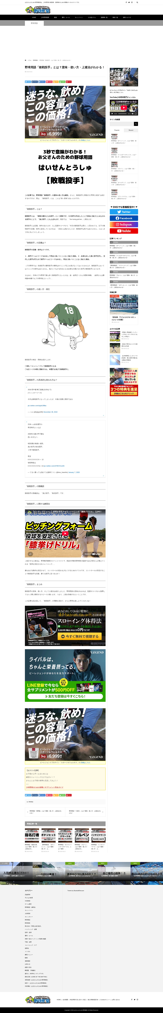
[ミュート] (133, 114)
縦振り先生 (29, 967)
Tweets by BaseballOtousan (75, 890)
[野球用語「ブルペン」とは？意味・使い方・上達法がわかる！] (114, 165)
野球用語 (34, 23)
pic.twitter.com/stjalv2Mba (37, 406)
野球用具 (27, 923)
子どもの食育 (29, 897)
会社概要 (65, 999)
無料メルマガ (127, 17)
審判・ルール (66, 17)
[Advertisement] (81, 42)
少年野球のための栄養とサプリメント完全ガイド (44, 787)
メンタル (27, 951)
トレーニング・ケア (31, 945)
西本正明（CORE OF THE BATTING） (36, 977)
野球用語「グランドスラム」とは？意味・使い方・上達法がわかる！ (123, 197)
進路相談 (27, 961)
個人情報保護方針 (93, 999)
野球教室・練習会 (30, 907)
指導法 (27, 948)
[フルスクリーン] (136, 114)
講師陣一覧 (104, 17)
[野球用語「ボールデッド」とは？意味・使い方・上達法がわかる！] (114, 178)
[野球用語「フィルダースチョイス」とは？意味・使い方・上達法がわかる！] (114, 151)
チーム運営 (28, 904)
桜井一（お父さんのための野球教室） (36, 983)
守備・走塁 (28, 942)
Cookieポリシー (105, 999)
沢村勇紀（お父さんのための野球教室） (37, 986)
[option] (16, 873)
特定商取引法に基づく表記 (78, 999)
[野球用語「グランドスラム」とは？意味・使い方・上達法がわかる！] (114, 192)
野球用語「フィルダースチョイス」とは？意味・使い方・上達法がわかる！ (123, 156)
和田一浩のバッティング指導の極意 (35, 939)
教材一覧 (115, 17)
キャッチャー (29, 916)
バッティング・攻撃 (31, 929)
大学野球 (27, 913)
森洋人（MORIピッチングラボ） (34, 973)
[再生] (112, 114)
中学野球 (27, 901)
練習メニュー (29, 954)
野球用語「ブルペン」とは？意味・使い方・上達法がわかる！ (123, 169)
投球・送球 (28, 932)
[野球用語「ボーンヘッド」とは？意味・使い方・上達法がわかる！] (114, 137)
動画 (55, 17)
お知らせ (27, 964)
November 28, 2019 (50, 412)
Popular (116, 130)
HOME (34, 17)
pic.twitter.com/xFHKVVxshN (54, 466)
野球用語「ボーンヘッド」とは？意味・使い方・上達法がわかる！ (123, 142)
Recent (131, 130)
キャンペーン (79, 17)
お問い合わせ (116, 999)
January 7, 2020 (74, 472)
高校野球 (27, 894)
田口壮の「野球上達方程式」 (33, 926)
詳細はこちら (85, 140)
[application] (124, 108)
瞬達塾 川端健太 (30, 970)
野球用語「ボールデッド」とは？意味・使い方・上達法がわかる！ (123, 183)
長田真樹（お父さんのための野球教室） (37, 980)
